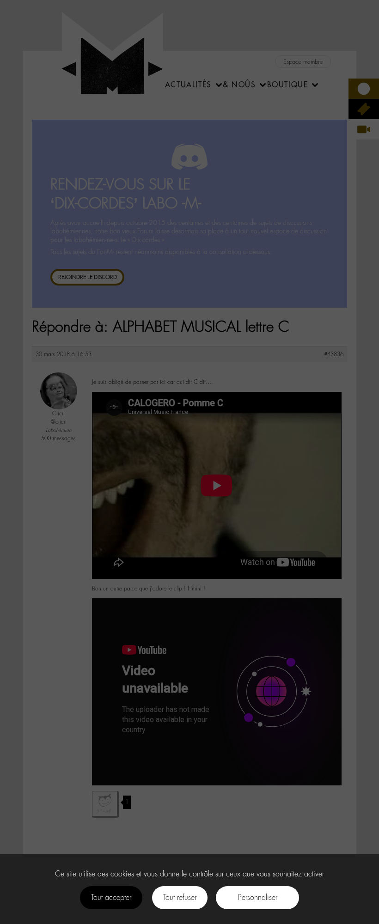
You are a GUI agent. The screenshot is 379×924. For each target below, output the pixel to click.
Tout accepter (111, 897)
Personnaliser (257, 897)
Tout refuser (179, 897)
